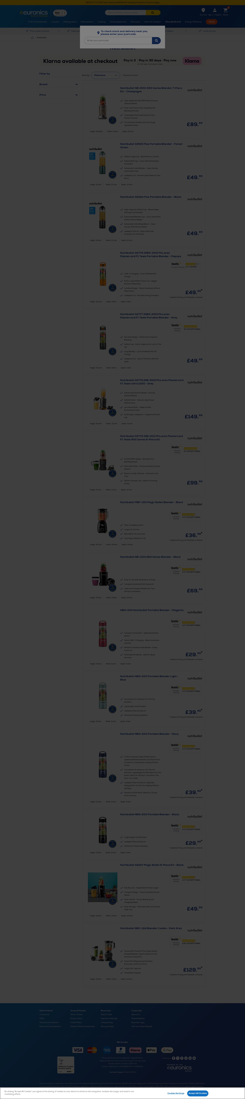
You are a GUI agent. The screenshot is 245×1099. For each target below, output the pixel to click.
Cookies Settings (175, 1093)
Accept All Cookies (198, 1093)
